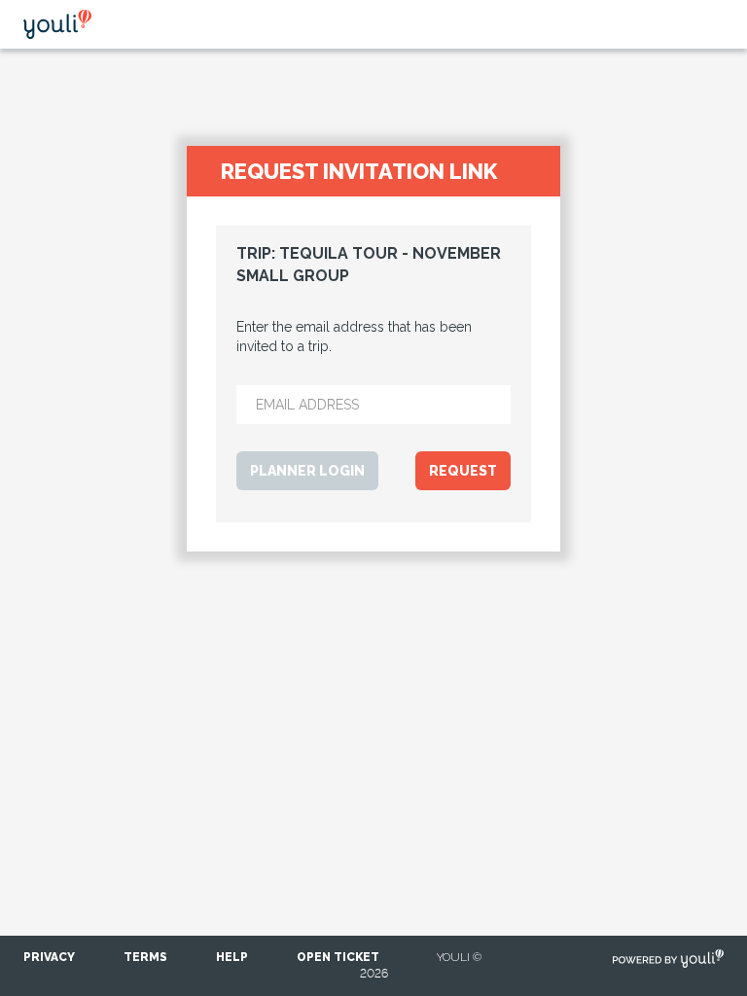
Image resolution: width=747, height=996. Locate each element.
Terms (145, 957)
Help (232, 957)
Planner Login (307, 471)
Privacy (49, 957)
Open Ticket (338, 957)
